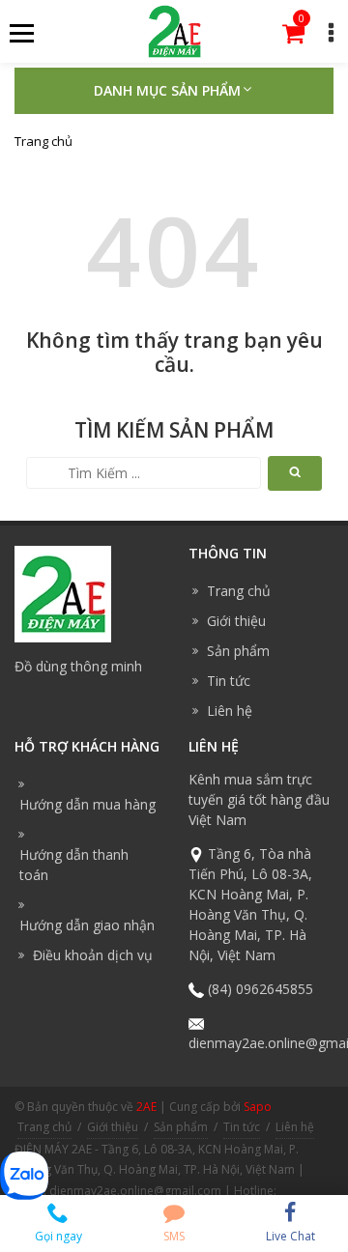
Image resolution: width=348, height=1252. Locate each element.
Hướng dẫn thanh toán (74, 864)
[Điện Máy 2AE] (174, 29)
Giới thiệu (236, 621)
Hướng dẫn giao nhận (87, 925)
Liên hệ (229, 710)
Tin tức (228, 680)
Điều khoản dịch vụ (93, 955)
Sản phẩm (238, 650)
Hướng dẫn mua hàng (87, 804)
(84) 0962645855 (260, 989)
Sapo (258, 1106)
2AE (146, 1106)
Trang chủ (43, 141)
